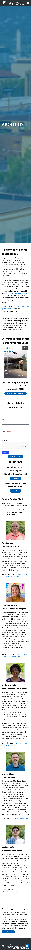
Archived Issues (15, 456)
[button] (27, 946)
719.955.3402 (22, 654)
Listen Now (15, 478)
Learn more (8, 932)
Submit (5, 452)
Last (3, 426)
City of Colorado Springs (17, 293)
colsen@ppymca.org (21, 818)
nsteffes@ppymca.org (9, 892)
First (3, 419)
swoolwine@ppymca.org (12, 745)
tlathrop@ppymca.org (11, 576)
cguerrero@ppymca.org (12, 656)
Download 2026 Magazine (15, 393)
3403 (26, 743)
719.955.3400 (18, 743)
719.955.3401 (22, 574)
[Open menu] (27, 3)
